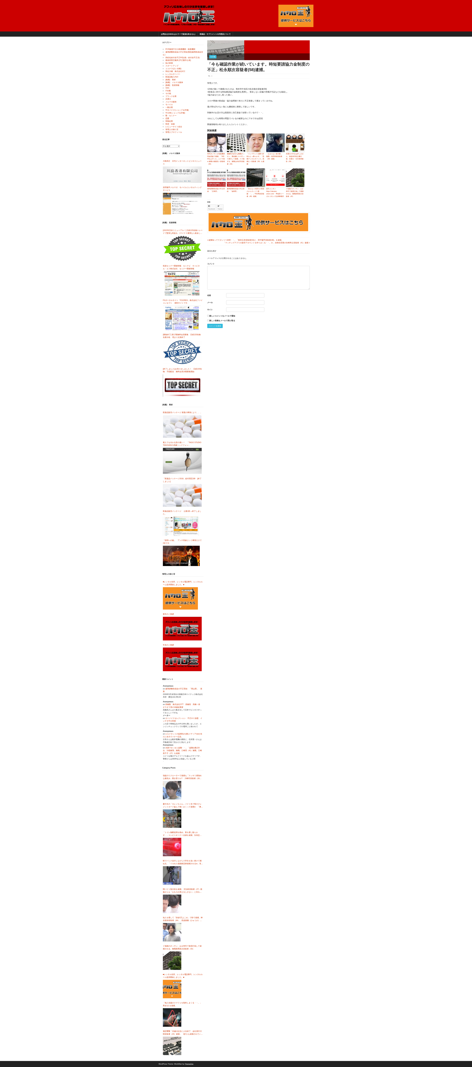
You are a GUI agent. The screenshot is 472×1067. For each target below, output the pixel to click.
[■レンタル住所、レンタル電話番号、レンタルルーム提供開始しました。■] (180, 598)
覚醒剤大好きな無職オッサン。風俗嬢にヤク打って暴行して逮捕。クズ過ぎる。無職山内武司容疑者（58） (235, 159)
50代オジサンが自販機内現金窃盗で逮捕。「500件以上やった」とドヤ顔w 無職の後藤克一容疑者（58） (216, 159)
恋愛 (167, 118)
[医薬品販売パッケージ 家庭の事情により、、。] (182, 426)
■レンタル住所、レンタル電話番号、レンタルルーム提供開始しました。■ (183, 583)
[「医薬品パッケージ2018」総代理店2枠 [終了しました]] (182, 495)
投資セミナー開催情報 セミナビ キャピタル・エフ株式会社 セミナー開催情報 (181, 267)
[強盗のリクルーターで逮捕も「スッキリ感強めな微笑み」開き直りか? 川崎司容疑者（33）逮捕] (172, 790)
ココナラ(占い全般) (173, 69)
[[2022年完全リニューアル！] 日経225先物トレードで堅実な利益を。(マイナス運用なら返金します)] (182, 248)
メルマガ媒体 (171, 102)
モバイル (169, 104)
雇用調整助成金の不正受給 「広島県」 (216, 190)
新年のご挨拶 (169, 614)
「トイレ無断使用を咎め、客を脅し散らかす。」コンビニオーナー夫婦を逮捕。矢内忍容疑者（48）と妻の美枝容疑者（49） (182, 834)
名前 (209, 295)
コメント (211, 264)
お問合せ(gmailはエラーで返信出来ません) (178, 34)
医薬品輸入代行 (171, 77)
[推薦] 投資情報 (172, 85)
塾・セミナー (171, 115)
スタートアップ (171, 66)
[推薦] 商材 (170, 80)
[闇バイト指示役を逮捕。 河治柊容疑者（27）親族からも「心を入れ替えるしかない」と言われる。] (172, 904)
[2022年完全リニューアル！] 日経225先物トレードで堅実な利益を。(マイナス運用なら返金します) (183, 232)
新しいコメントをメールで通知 (222, 316)
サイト (210, 310)
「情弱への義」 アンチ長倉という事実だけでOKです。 (182, 541)
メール (210, 302)
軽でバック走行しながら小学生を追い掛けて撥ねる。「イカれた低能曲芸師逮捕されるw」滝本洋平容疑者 (183, 862)
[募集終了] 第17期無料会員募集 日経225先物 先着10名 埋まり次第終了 (182, 335)
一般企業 (169, 107)
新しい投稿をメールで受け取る (222, 320)
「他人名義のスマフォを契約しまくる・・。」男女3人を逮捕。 (182, 1004)
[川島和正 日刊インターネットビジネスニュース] (182, 174)
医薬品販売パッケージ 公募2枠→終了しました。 (182, 512)
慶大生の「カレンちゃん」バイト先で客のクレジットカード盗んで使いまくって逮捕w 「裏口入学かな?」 (183, 805)
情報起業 (169, 121)
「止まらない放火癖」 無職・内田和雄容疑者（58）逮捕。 (275, 156)
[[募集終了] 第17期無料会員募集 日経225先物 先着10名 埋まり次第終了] (182, 352)
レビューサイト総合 (173, 127)
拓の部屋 (169, 63)
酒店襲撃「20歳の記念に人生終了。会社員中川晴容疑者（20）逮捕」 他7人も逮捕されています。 (183, 1032)
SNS (167, 88)
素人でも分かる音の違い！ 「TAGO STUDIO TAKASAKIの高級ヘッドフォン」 (182, 443)
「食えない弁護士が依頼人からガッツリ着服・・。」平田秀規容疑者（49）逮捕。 (255, 192)
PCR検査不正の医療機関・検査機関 (180, 49)
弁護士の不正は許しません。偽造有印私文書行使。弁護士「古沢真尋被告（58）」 (294, 157)
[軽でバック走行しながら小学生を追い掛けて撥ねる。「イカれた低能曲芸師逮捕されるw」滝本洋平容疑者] (172, 875)
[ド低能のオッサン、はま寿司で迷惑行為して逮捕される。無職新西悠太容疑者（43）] (172, 960)
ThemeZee (189, 1064)
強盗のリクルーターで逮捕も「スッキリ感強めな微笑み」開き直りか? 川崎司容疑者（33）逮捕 (182, 777)
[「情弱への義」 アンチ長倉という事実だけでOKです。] (181, 556)
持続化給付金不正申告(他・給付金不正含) (182, 57)
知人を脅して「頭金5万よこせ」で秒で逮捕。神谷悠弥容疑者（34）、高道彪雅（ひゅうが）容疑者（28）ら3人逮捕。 (183, 919)
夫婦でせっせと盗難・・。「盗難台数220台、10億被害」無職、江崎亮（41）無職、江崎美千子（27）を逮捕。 (182, 750)
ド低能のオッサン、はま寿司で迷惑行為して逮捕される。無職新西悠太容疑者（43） (294, 192)
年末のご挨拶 (168, 645)
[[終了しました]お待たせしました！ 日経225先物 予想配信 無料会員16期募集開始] (182, 385)
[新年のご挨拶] (182, 628)
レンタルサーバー (172, 74)
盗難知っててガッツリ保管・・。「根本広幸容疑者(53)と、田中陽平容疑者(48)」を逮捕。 (245, 240)
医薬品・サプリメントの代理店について (215, 34)
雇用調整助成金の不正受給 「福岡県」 (235, 190)
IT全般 (168, 91)
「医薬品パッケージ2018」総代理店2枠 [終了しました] (182, 479)
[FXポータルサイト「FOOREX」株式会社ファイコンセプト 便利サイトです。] (182, 318)
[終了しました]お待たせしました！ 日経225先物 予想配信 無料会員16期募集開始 (182, 370)
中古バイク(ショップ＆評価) (177, 110)
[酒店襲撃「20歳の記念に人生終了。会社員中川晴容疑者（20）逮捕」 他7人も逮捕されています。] (172, 1046)
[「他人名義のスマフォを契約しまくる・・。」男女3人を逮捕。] (172, 1017)
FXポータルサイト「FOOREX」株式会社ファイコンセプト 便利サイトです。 (183, 301)
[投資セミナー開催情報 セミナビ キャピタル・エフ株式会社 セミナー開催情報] (182, 283)
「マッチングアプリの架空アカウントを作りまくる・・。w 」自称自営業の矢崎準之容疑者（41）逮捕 (265, 243)
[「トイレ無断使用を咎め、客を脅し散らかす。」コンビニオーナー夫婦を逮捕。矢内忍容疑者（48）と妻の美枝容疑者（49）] (172, 847)
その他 (212, 57)
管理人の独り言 (171, 129)
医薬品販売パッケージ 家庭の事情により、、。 (182, 412)
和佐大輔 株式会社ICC (175, 71)
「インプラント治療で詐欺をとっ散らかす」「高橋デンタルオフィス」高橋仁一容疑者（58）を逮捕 (255, 159)
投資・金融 (170, 124)
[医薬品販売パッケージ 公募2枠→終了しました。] (181, 526)
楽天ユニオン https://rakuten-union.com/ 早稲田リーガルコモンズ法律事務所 (275, 192)
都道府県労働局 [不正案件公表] (178, 60)
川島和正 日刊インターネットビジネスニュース (182, 162)
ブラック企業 (171, 96)
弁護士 (168, 99)
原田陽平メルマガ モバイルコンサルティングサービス (182, 188)
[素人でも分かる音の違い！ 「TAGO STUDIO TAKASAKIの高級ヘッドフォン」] (182, 461)
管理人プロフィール (173, 132)
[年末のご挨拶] (182, 659)
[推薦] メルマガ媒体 (174, 82)
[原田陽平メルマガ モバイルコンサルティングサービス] (182, 204)
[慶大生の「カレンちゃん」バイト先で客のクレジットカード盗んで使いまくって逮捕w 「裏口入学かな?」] (172, 818)
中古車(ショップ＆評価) (175, 113)
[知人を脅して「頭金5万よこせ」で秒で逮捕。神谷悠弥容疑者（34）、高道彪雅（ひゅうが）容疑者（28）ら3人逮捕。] (172, 932)
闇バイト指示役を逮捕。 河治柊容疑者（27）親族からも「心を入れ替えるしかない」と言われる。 (182, 890)
